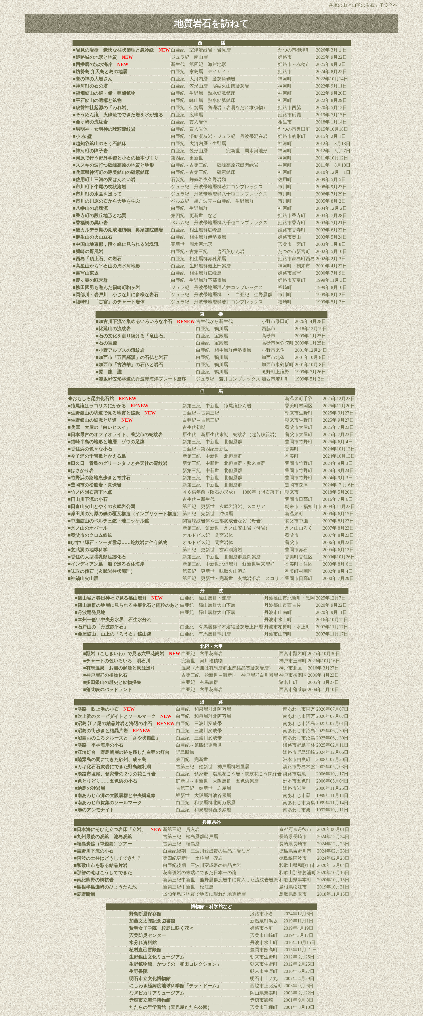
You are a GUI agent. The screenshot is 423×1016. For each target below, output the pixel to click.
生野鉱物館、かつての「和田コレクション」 (175, 964)
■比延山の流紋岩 (113, 328)
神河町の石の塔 (92, 85)
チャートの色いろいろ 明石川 (118, 660)
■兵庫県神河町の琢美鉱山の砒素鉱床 (111, 172)
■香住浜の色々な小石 (90, 448)
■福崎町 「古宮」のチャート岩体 (109, 301)
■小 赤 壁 (82, 136)
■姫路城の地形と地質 (95, 57)
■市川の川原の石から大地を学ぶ (106, 201)
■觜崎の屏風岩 (88, 251)
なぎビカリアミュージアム (156, 992)
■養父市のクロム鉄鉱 (90, 535)
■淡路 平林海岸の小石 (99, 745)
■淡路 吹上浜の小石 (97, 709)
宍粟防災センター (147, 935)
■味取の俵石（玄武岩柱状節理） (101, 571)
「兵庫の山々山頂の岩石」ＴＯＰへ (361, 5)
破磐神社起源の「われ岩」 (103, 107)
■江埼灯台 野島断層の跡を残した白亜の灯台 (122, 752)
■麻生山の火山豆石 (93, 237)
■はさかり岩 (81, 470)
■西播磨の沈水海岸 (93, 64)
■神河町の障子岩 (90, 150)
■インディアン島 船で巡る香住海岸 (106, 564)
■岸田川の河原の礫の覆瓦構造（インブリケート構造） (124, 513)
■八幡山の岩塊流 (90, 208)
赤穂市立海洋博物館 (150, 1000)
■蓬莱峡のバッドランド (107, 689)
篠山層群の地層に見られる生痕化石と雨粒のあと (128, 605)
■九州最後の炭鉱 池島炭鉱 (103, 836)
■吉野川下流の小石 (94, 850)
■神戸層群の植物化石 (105, 675)
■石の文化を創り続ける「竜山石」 (132, 335)
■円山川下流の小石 (88, 499)
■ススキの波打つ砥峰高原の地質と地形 (113, 165)
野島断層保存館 (145, 913)
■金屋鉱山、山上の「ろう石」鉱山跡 (113, 633)
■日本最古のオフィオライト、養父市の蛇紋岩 (115, 434)
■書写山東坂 (86, 273)
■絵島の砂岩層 (90, 788)
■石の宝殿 (106, 342)
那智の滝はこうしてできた (104, 872)
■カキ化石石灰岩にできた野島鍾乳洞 (113, 766)
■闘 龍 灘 (109, 371)
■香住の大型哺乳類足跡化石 (97, 556)
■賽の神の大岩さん (93, 78)
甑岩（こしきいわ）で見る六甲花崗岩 (133, 653)
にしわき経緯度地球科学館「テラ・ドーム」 (175, 985)
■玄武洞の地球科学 (88, 549)
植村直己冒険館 (145, 949)
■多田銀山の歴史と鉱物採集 (112, 682)
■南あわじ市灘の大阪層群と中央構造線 (115, 795)
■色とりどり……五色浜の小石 (106, 781)
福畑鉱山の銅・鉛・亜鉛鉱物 (106, 93)
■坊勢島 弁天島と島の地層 (100, 71)
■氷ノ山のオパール (88, 528)
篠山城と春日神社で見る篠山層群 (112, 597)
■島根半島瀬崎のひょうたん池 (105, 886)
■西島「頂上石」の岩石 (97, 258)
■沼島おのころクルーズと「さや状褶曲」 (117, 737)
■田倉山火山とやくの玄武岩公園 (101, 506)
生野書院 (138, 971)
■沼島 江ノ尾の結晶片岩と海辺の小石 (113, 723)
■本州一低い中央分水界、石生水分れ (113, 619)
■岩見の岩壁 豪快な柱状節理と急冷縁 (113, 49)
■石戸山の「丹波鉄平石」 (101, 626)
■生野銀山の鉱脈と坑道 (92, 420)
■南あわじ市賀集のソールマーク (108, 802)
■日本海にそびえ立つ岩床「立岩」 (118, 829)
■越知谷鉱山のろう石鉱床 (99, 143)
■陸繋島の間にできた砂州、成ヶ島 (110, 759)
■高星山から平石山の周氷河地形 (106, 265)
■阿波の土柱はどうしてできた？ (107, 858)
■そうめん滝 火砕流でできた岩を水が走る (118, 114)
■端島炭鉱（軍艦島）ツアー (103, 843)
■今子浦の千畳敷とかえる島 (97, 456)
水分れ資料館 (143, 942)
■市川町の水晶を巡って (97, 193)
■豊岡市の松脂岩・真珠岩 (94, 484)
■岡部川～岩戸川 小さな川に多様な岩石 (116, 294)
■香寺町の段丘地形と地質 (99, 215)
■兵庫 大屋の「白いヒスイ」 (99, 427)
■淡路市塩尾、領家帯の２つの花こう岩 (115, 773)
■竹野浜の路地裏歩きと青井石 (99, 477)
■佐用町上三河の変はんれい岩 (104, 179)
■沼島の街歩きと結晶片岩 (101, 730)
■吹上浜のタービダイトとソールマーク (115, 716)
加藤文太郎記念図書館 (152, 920)
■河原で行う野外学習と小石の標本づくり (116, 157)
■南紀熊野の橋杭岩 (94, 879)
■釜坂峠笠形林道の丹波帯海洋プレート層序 (141, 378)
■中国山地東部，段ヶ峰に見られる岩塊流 (116, 244)
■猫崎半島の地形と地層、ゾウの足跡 (106, 441)
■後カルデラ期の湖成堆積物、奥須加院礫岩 (118, 229)
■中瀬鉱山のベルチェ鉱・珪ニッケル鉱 (108, 520)
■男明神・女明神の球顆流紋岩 (104, 129)
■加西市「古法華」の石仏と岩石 (129, 364)
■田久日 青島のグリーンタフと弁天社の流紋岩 (117, 463)
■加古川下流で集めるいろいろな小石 (134, 321)
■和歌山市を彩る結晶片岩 (100, 865)
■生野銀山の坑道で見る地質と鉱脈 (104, 412)
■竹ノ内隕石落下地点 (90, 492)
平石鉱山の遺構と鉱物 (99, 100)
